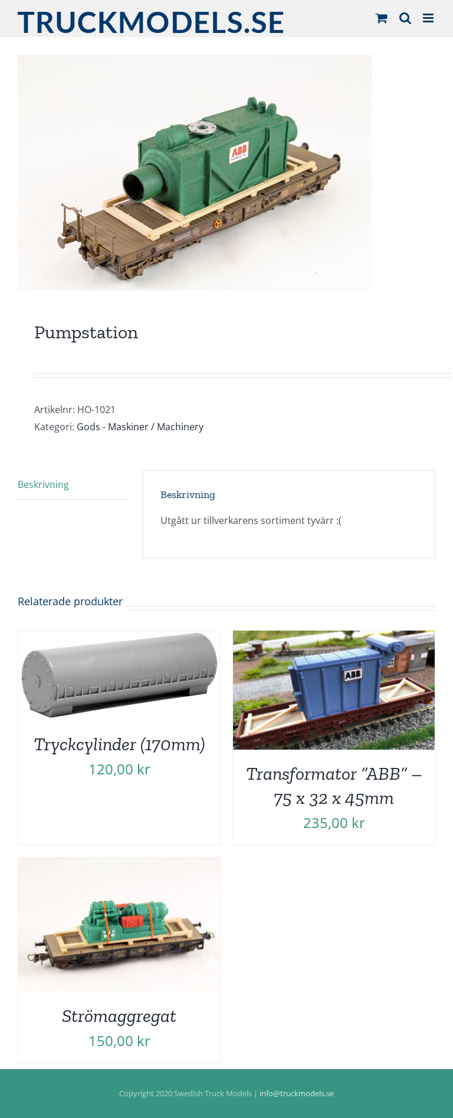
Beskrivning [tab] (43, 484)
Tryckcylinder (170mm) (119, 744)
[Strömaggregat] (119, 865)
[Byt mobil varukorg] (382, 18)
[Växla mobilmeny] (429, 18)
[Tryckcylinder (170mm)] (119, 638)
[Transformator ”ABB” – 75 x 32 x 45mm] (334, 638)
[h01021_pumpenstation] (226, 173)
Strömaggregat (119, 1015)
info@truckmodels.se (297, 1093)
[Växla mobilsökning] (405, 18)
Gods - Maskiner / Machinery (140, 426)
